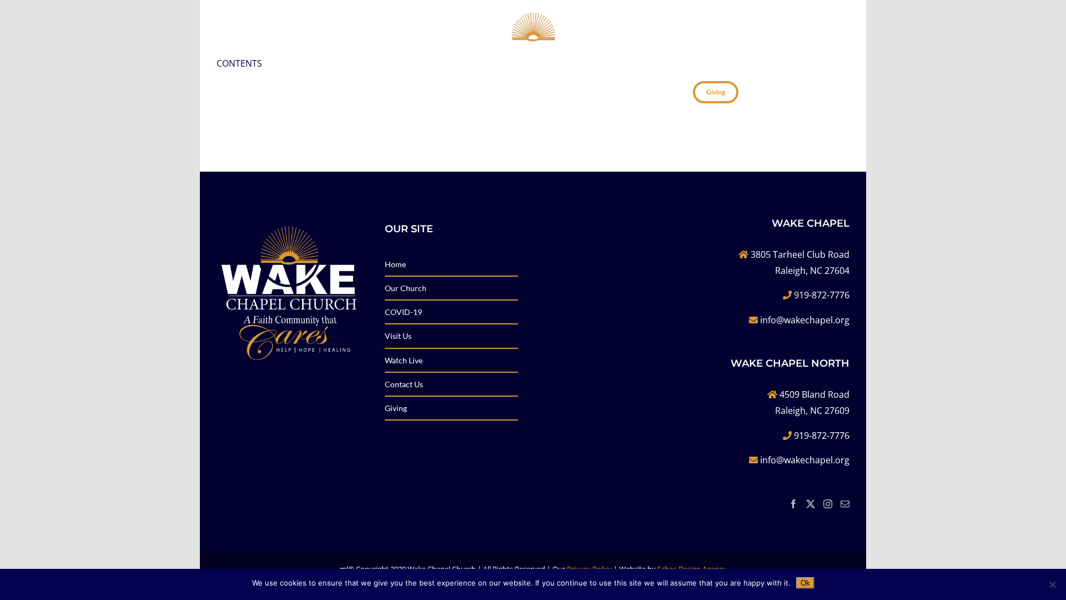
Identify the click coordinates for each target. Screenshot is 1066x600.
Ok (805, 583)
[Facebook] (793, 503)
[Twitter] (810, 503)
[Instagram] (827, 503)
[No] (1052, 584)
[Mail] (845, 503)
